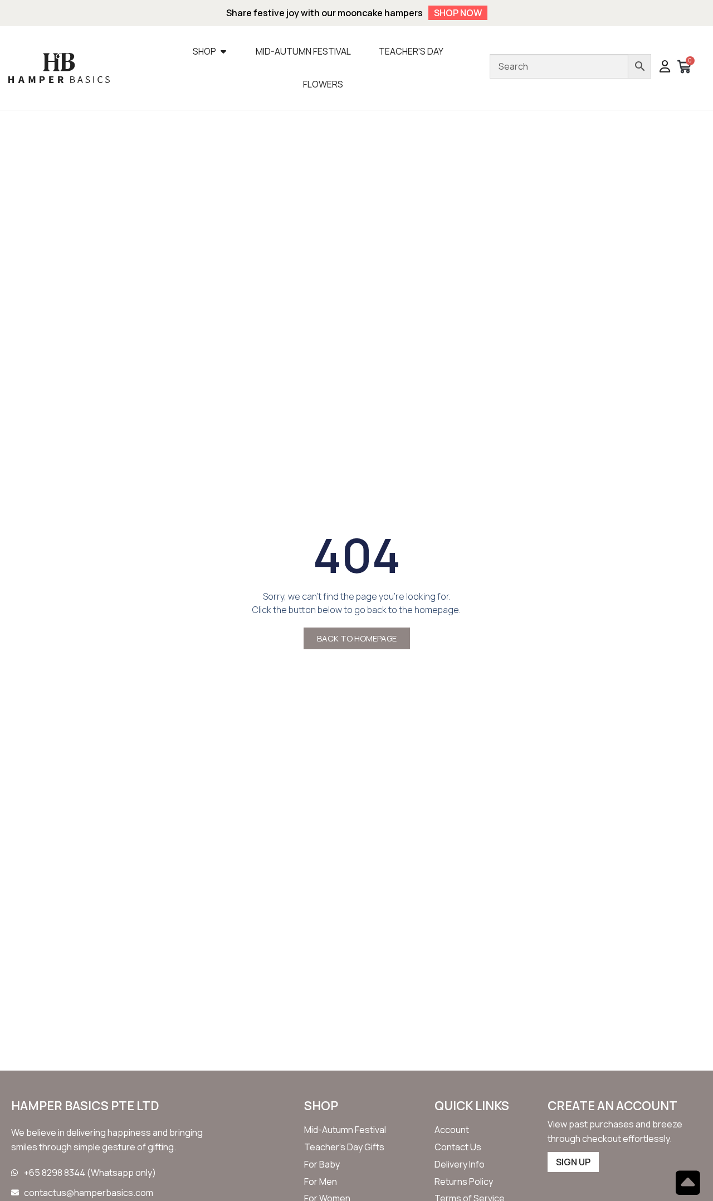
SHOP (321, 1105)
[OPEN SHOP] (223, 51)
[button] (665, 67)
